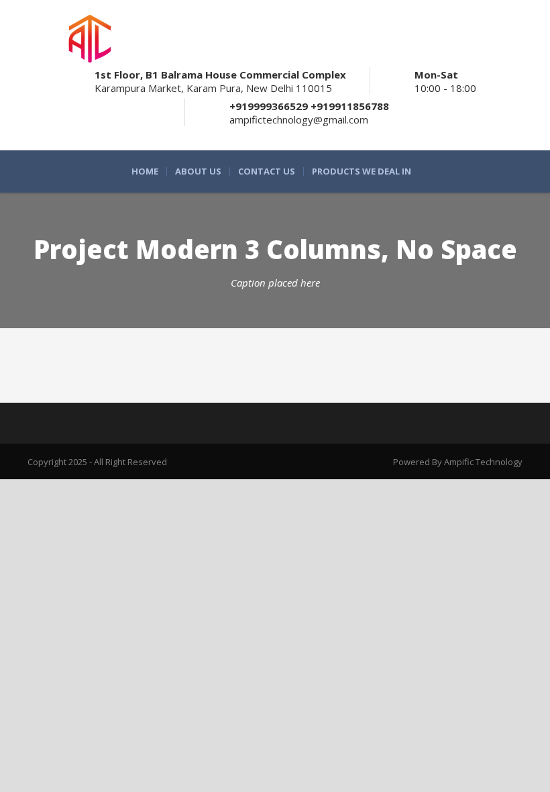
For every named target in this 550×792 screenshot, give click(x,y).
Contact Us (266, 171)
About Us (198, 171)
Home (144, 171)
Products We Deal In (361, 171)
